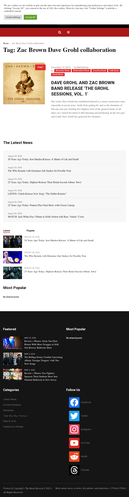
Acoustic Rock (63, 70)
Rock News (58, 74)
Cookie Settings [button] (13, 17)
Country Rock (99, 70)
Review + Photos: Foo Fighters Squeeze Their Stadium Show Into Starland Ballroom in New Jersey (41, 376)
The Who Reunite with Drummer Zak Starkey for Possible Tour (39, 170)
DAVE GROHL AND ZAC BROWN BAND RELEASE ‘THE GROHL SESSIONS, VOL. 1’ (83, 88)
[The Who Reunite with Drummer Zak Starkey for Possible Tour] (12, 257)
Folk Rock (114, 70)
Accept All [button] (30, 17)
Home (6, 43)
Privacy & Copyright (13, 488)
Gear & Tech (9, 421)
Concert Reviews (12, 405)
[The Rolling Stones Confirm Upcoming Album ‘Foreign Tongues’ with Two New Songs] (12, 358)
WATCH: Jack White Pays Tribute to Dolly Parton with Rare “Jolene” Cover (46, 216)
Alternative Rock (81, 70)
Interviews (8, 410)
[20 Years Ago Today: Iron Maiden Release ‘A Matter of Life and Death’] (12, 241)
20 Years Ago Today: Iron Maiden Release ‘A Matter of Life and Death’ (43, 159)
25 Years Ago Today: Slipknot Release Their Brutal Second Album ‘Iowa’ (45, 182)
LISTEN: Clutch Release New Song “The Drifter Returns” (37, 193)
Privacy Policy (118, 488)
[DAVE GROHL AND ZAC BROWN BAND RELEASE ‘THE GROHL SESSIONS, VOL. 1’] (24, 83)
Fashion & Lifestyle (13, 426)
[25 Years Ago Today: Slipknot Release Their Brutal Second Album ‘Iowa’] (12, 273)
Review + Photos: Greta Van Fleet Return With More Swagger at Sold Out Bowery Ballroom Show (41, 344)
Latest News (10, 399)
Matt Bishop (83, 67)
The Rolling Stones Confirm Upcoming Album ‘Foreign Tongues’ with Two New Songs (43, 360)
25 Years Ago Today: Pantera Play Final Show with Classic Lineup (41, 205)
